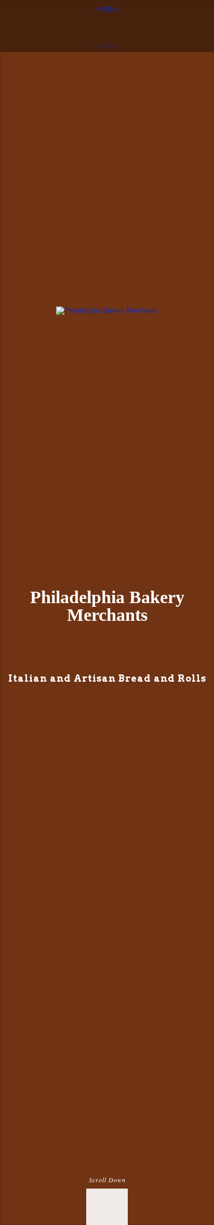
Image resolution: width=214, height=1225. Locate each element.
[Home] (107, 310)
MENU (106, 9)
